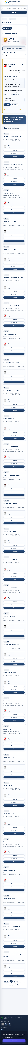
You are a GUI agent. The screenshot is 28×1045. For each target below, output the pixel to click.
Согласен (14, 1040)
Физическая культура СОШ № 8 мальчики (13, 955)
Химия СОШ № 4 (8, 785)
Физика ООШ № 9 (8, 193)
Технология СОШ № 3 (10, 249)
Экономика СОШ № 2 (10, 588)
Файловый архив (7, 28)
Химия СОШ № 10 (8, 842)
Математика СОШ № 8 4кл (11, 390)
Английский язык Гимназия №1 (13, 165)
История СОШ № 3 (9, 419)
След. (17, 984)
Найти (14, 12)
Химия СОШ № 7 (8, 729)
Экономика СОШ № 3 (10, 560)
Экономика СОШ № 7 (10, 503)
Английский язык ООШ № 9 (11, 306)
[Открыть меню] (1, 2)
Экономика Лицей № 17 (10, 616)
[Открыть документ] (5, 65)
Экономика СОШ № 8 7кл (11, 447)
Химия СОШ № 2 (8, 814)
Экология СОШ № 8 (9, 334)
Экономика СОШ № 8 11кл (11, 475)
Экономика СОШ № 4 (10, 531)
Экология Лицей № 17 (10, 672)
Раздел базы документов (9, 52)
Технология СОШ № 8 (10, 221)
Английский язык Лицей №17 (12, 136)
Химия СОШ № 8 (8, 701)
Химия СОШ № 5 (8, 757)
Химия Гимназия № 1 (9, 898)
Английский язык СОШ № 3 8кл (13, 277)
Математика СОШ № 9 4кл (11, 362)
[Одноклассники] (9, 1024)
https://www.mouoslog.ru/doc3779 (13, 110)
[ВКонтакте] (6, 1024)
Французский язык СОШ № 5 (12, 926)
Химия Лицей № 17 (9, 870)
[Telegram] (2, 1024)
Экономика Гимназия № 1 (11, 644)
